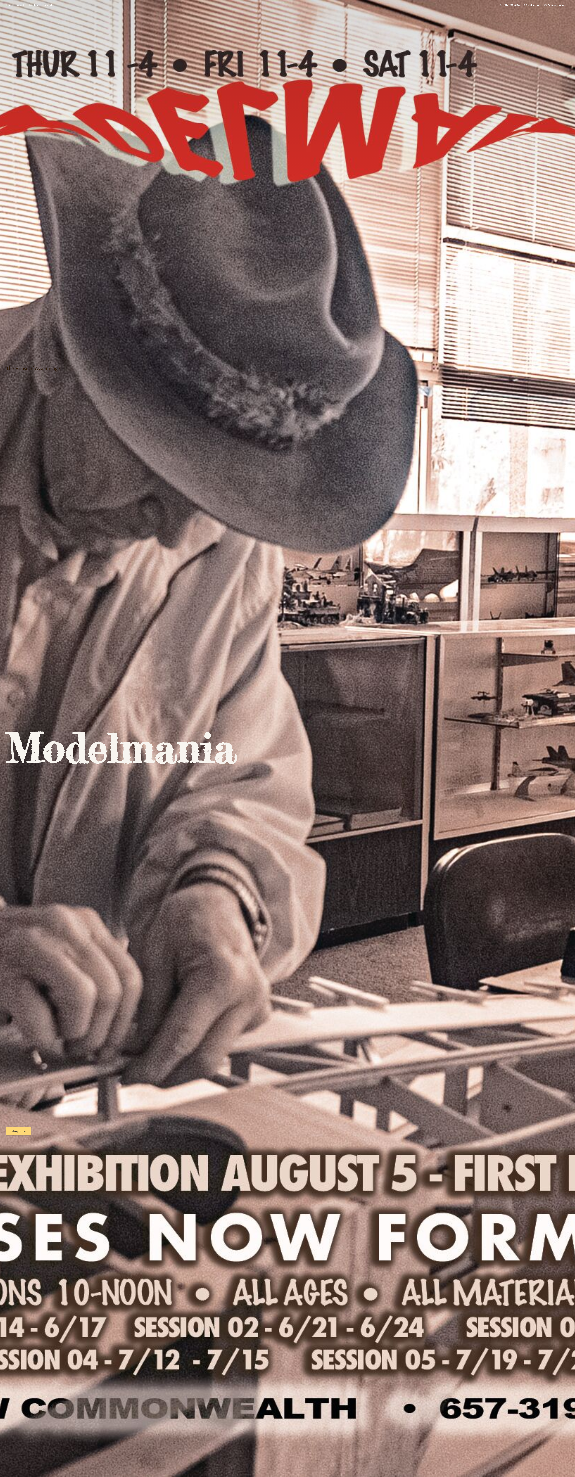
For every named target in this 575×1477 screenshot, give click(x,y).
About (20, 5)
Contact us (49, 5)
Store (9, 5)
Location (33, 5)
